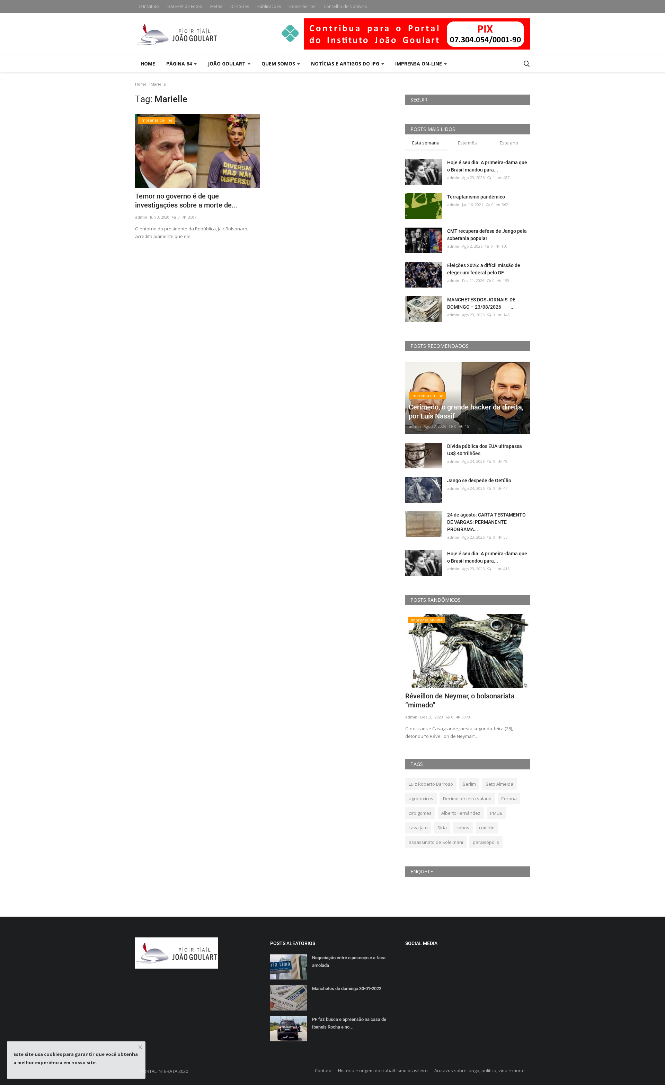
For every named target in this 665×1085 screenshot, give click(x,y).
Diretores (239, 6)
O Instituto (149, 6)
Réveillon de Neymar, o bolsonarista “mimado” (460, 700)
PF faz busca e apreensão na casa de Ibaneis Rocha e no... (349, 1023)
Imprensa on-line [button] (419, 63)
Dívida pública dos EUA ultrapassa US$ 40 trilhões (484, 449)
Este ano (509, 143)
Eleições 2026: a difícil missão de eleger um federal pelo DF (483, 269)
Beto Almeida (499, 784)
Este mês (467, 143)
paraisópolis (486, 842)
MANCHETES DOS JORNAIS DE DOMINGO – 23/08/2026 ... (481, 303)
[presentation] (504, 625)
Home (148, 63)
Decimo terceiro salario (467, 798)
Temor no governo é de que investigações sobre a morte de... (186, 200)
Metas (216, 6)
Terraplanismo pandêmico (476, 197)
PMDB (496, 813)
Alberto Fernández (460, 813)
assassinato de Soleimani (436, 842)
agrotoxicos (421, 798)
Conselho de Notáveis (345, 6)
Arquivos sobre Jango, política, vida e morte (479, 1070)
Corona (509, 798)
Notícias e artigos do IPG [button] (346, 63)
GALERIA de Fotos (184, 6)
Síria (442, 827)
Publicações (269, 6)
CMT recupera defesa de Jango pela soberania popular (487, 234)
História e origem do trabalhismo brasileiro (383, 1070)
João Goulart (227, 63)
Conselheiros (302, 6)
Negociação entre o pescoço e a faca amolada (348, 961)
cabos (462, 827)
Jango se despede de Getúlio (479, 480)
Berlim (469, 784)
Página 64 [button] (179, 63)
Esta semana (426, 143)
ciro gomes (420, 813)
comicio (487, 827)
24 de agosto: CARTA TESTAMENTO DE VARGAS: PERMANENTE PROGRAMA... (486, 522)
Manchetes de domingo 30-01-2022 (346, 988)
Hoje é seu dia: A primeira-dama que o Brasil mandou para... (487, 166)
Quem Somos (278, 63)
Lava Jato (418, 827)
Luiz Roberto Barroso (431, 784)
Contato (323, 1070)
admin (141, 217)
